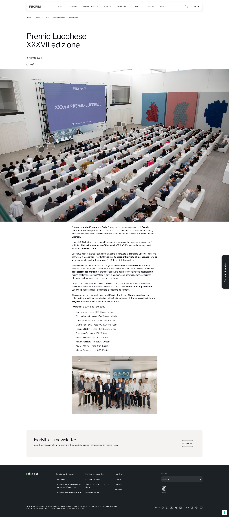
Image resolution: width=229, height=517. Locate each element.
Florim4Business (92, 479)
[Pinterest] (167, 508)
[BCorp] (164, 493)
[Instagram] (163, 508)
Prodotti (61, 6)
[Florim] (35, 6)
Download (150, 6)
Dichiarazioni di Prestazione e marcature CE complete (68, 485)
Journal (136, 6)
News (47, 18)
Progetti (74, 6)
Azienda (107, 6)
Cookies (118, 484)
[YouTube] (171, 508)
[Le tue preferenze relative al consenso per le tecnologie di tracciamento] (224, 512)
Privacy (118, 479)
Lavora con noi (62, 479)
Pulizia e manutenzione (95, 474)
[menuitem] (61, 6)
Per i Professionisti (90, 6)
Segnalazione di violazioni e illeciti (97, 485)
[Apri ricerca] (186, 6)
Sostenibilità (122, 6)
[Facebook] (176, 508)
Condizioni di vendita (65, 474)
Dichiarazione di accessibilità (68, 492)
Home (29, 18)
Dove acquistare (92, 492)
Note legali (119, 474)
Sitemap (118, 490)
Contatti (163, 6)
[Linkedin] (180, 508)
